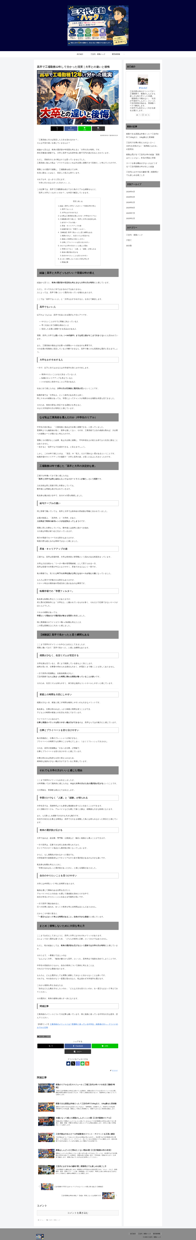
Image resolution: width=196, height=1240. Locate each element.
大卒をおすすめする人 (70, 212)
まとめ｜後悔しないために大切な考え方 (74, 259)
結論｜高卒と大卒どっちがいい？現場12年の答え (78, 206)
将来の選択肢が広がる (70, 252)
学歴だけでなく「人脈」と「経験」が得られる (79, 249)
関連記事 (65, 262)
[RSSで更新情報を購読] (87, 1063)
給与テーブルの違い (69, 222)
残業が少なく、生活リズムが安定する (76, 236)
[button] (98, 128)
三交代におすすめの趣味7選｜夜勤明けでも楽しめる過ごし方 (142, 173)
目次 (75, 201)
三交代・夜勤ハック (44, 1036)
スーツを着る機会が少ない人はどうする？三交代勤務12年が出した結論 (141, 165)
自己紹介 (133, 1233)
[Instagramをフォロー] (78, 1063)
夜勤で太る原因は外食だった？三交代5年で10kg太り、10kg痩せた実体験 (142, 135)
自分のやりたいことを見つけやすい (75, 255)
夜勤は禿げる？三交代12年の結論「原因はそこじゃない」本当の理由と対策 (142, 156)
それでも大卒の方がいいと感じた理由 (73, 246)
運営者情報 (156, 1233)
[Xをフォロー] (73, 1063)
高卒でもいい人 (67, 209)
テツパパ (143, 88)
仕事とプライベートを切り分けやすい (76, 242)
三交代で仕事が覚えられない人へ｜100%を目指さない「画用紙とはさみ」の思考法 (142, 146)
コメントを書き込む (77, 1213)
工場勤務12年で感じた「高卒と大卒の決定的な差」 (78, 219)
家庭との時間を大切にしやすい (73, 239)
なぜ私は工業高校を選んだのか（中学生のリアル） (78, 216)
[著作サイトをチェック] (68, 1063)
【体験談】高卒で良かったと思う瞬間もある (76, 232)
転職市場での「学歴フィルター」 (74, 229)
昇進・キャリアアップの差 (71, 226)
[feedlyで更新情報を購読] (82, 1063)
